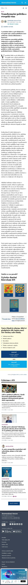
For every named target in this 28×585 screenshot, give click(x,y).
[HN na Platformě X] (10, 524)
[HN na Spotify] (19, 524)
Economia (4, 542)
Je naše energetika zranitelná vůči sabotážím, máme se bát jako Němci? (14, 451)
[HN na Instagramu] (15, 524)
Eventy (3, 564)
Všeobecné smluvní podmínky (8, 557)
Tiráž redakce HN (6, 539)
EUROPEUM (10, 20)
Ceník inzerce (5, 546)
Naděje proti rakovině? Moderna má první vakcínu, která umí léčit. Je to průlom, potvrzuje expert (14, 428)
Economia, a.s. (11, 515)
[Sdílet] (23, 8)
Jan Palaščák (9, 446)
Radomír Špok (17, 20)
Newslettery (4, 566)
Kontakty (4, 537)
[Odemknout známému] (26, 8)
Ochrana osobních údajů (7, 550)
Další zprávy (14, 503)
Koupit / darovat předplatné (8, 562)
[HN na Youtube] (21, 524)
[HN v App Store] (17, 531)
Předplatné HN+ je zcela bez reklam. (19, 374)
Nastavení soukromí (6, 555)
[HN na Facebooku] (12, 524)
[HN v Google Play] (7, 531)
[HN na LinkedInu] (17, 524)
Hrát (8, 295)
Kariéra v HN (5, 544)
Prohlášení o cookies (6, 553)
